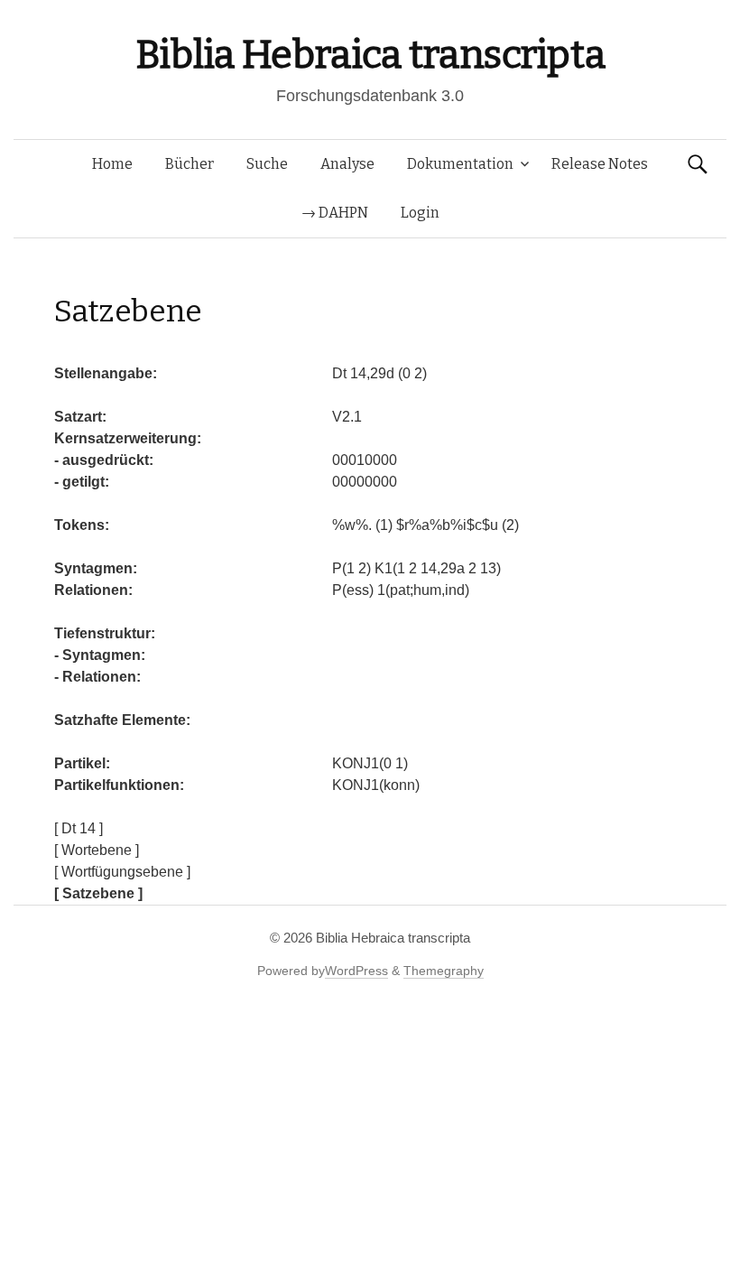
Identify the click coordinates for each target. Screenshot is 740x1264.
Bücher (189, 163)
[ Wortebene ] (96, 850)
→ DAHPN (334, 212)
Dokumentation (460, 163)
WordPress (356, 970)
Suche (267, 163)
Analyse (347, 163)
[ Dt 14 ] (78, 828)
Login (420, 212)
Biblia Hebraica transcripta (370, 55)
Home (112, 163)
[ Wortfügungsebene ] (122, 871)
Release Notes (599, 163)
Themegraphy (443, 970)
